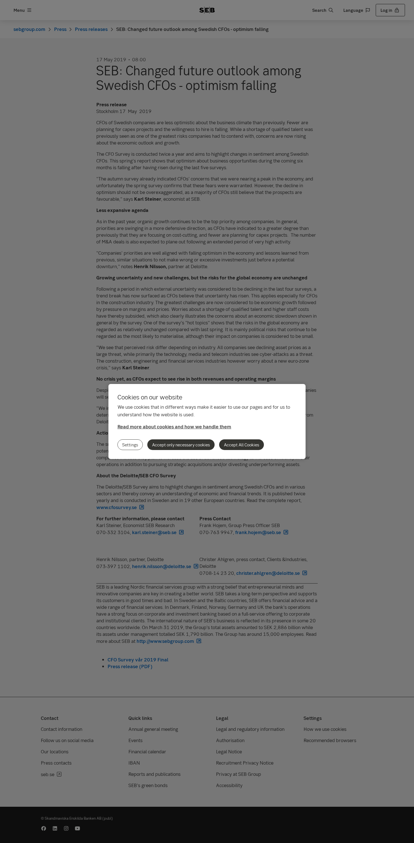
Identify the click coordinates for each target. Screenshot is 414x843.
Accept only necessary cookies (181, 445)
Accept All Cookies (241, 445)
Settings (130, 445)
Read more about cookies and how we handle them (174, 426)
